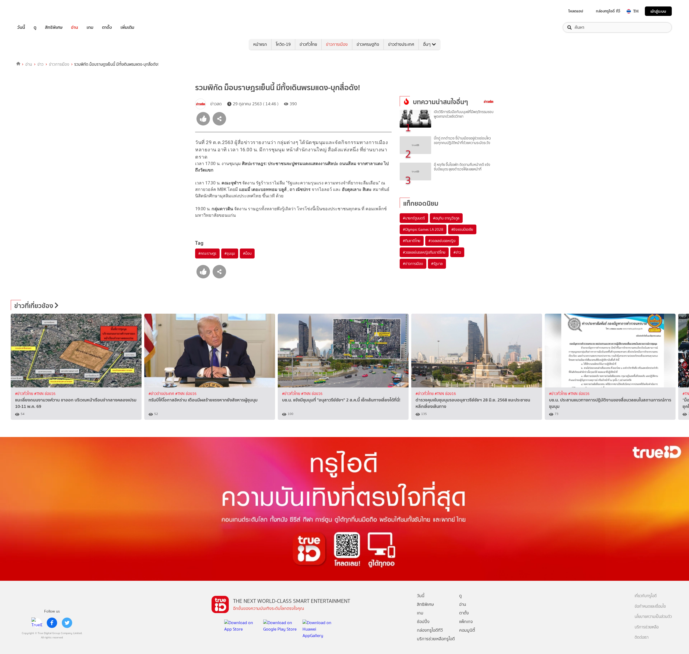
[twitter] (67, 622)
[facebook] (52, 622)
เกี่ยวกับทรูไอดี (646, 596)
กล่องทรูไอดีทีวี (430, 630)
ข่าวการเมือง (337, 44)
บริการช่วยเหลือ (647, 627)
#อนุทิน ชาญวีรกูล (446, 218)
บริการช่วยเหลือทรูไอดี (436, 639)
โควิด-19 (283, 44)
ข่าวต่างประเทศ (401, 44)
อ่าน (74, 27)
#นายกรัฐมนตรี (414, 218)
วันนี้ (21, 27)
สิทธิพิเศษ (53, 27)
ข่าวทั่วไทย (308, 44)
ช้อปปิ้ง (423, 621)
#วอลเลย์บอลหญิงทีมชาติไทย (424, 252)
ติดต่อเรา (642, 637)
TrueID (33, 11)
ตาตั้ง (107, 27)
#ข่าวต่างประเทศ (162, 394)
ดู (35, 27)
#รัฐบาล (437, 263)
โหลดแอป (575, 11)
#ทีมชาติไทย (411, 240)
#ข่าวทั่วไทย (24, 394)
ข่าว (40, 64)
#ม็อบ (247, 253)
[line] (36, 622)
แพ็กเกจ (466, 621)
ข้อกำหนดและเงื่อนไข (650, 606)
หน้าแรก (260, 44)
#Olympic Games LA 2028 (423, 229)
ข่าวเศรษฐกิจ (368, 44)
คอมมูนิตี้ (467, 630)
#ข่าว (457, 252)
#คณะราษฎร (207, 253)
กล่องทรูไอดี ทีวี (608, 11)
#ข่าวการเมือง (413, 263)
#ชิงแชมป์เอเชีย (462, 229)
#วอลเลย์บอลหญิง (441, 240)
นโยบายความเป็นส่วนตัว (653, 617)
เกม (90, 27)
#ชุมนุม (229, 253)
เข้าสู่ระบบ (658, 11)
